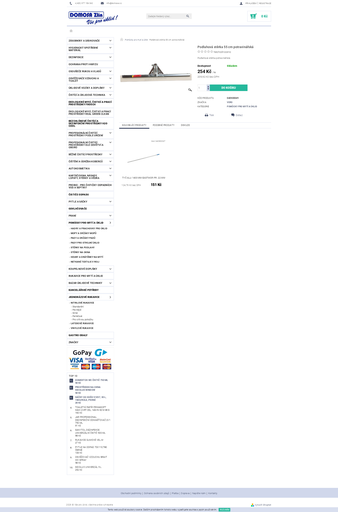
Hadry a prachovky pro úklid (89, 228)
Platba (175, 493)
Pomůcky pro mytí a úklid (86, 222)
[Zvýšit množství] (208, 86)
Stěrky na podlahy (83, 247)
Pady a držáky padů (83, 238)
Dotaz (239, 115)
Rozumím (224, 509)
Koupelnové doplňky (83, 268)
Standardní (78, 306)
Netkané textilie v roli (85, 261)
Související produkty (134, 125)
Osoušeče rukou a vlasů (85, 71)
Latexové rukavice (82, 323)
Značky (74, 342)
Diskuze (185, 125)
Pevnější (77, 309)
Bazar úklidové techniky (85, 283)
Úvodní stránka (71, 31)
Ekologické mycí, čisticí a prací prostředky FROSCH (90, 103)
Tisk (211, 115)
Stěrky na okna (80, 252)
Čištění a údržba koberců (86, 161)
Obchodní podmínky (131, 493)
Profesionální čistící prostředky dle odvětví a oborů (86, 145)
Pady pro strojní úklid (85, 242)
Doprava (185, 493)
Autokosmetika (79, 168)
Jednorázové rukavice (84, 297)
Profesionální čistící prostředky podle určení (86, 134)
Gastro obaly (78, 335)
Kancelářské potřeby (84, 290)
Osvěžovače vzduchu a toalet (84, 79)
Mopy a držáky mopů (83, 233)
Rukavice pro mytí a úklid (86, 275)
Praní (72, 215)
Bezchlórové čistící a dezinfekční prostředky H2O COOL (88, 123)
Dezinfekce (76, 57)
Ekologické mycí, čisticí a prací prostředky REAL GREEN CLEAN (90, 112)
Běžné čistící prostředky (86, 154)
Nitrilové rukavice (82, 302)
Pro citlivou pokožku (83, 319)
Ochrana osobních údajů (156, 493)
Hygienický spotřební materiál (83, 49)
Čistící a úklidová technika (87, 94)
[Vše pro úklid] (93, 17)
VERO (229, 102)
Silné (75, 313)
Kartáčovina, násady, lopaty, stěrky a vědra (84, 176)
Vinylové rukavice (82, 328)
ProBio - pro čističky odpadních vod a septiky (90, 186)
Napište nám (199, 493)
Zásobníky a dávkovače (84, 40)
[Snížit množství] (208, 89)
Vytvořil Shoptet (263, 505)
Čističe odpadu (79, 194)
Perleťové (77, 316)
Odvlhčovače (78, 208)
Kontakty (212, 493)
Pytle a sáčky (78, 201)
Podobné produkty (163, 125)
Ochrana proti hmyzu (83, 64)
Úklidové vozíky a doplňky (87, 87)
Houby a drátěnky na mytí (87, 257)
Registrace (265, 3)
